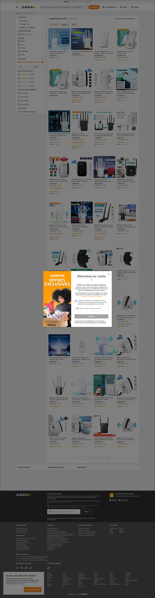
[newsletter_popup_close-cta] (109, 274)
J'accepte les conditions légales (91, 296)
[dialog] (77, 299)
